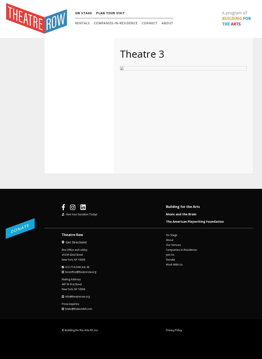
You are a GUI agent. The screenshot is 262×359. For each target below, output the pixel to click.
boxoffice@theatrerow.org (80, 272)
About (167, 23)
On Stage (83, 13)
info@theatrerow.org (77, 296)
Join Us (170, 254)
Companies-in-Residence (116, 23)
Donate (170, 259)
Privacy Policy (174, 330)
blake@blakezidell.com (78, 309)
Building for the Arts (183, 206)
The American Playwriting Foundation (195, 221)
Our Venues (173, 245)
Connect (150, 23)
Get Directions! (75, 242)
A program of (236, 18)
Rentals (82, 23)
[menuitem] (83, 13)
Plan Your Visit (110, 13)
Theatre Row (72, 234)
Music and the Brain (181, 214)
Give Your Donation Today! (81, 214)
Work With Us (174, 264)
